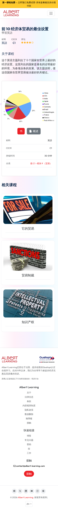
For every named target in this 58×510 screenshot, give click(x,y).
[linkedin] (25, 491)
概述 (35, 131)
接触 (29, 422)
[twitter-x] (20, 491)
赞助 (29, 444)
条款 (29, 401)
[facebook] (14, 491)
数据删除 (29, 414)
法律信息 (29, 397)
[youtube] (31, 491)
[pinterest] (43, 491)
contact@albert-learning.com (30, 466)
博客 (29, 435)
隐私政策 (29, 409)
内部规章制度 (29, 405)
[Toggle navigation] (51, 13)
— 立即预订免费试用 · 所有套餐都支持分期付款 (29, 4)
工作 (29, 453)
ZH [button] (28, 504)
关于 (29, 392)
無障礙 (29, 418)
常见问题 (29, 440)
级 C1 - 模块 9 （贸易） (41, 163)
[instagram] (37, 491)
